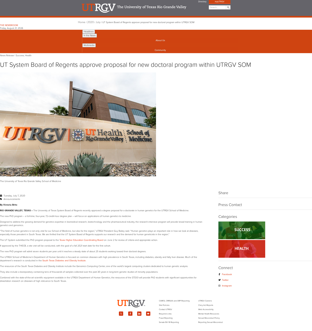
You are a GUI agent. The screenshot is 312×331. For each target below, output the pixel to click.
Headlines (89, 31)
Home (81, 22)
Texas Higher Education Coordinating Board (81, 240)
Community (160, 50)
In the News (90, 35)
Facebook (227, 274)
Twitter (225, 280)
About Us (160, 40)
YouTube (148, 313)
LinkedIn (139, 313)
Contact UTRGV (165, 309)
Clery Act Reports (205, 305)
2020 (90, 22)
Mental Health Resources (208, 314)
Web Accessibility (206, 309)
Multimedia (89, 45)
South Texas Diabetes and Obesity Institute (64, 260)
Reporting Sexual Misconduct (210, 322)
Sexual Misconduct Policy (209, 318)
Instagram (227, 285)
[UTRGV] (156, 310)
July (98, 22)
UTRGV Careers (205, 301)
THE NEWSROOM (9, 25)
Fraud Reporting (166, 318)
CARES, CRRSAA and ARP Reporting (174, 301)
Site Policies (164, 305)
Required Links (165, 314)
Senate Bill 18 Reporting (169, 322)
